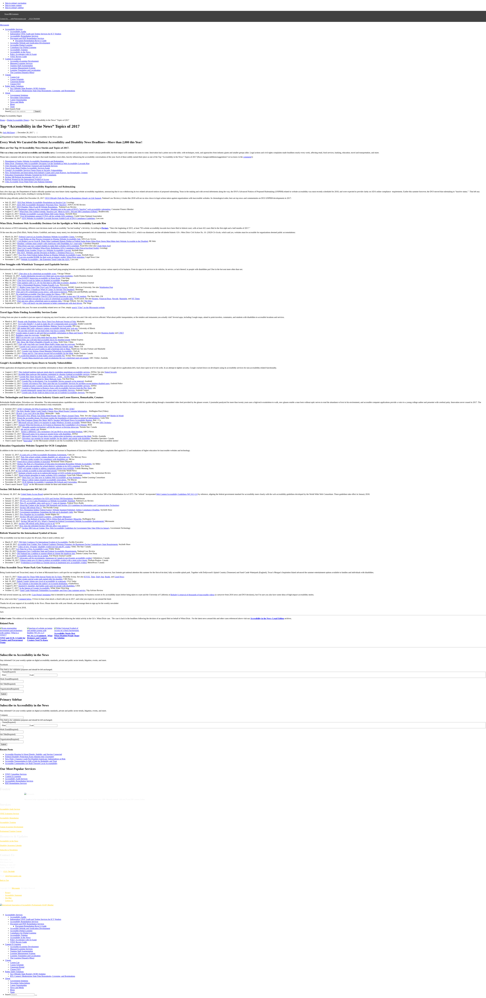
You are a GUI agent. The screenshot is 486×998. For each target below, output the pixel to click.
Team (12, 992)
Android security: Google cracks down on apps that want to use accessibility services (56, 386)
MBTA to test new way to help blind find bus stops (36, 337)
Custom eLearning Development (11, 827)
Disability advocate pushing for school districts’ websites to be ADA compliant (48, 466)
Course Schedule (17, 965)
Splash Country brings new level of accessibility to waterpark (41, 581)
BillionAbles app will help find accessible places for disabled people (43, 340)
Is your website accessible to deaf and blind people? (36, 471)
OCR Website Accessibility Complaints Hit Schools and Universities (49, 482)
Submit (3, 694)
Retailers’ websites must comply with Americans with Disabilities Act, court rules (49, 243)
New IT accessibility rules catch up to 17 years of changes (43, 503)
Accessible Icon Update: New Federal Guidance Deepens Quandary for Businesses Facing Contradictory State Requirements (68, 544)
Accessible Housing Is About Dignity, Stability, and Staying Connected (33, 754)
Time (93, 577)
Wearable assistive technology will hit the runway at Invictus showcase (50, 427)
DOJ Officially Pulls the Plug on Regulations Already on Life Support (73, 198)
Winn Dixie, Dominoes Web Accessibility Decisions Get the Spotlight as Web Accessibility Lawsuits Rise (47, 163)
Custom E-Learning (13, 776)
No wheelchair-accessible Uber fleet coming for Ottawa (38, 294)
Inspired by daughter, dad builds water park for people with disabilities (46, 586)
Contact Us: (5, 19)
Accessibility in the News (9, 841)
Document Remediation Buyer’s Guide (30, 926)
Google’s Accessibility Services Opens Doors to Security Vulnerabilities (33, 170)
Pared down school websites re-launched (33, 462)
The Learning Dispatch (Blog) (22, 958)
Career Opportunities (18, 985)
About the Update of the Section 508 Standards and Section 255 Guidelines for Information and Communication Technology (69, 505)
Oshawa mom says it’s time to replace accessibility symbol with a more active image (53, 560)
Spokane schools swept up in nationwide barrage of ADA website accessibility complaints (54, 473)
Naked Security (111, 372)
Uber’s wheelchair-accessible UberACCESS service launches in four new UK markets (51, 296)
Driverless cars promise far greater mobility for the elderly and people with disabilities (56, 438)
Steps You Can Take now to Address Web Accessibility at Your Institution (51, 477)
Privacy (8, 893)
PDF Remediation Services (16, 783)
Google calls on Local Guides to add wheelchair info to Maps (45, 349)
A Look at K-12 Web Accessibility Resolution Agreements (43, 455)
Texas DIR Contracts (11, 14)
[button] (12, 109)
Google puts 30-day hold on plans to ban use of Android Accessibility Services (53, 392)
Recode (115, 299)
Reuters (95, 299)
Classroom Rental (17, 967)
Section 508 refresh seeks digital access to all (37, 523)
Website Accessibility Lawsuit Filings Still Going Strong (41, 214)
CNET (121, 333)
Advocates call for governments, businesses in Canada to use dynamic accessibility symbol (55, 558)
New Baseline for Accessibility (32, 514)
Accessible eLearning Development (24, 947)
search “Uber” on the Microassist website (88, 307)
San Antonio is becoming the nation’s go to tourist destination (42, 583)
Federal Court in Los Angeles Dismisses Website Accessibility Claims (46, 237)
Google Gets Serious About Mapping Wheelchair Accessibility (47, 351)
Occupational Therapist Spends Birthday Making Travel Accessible (45, 326)
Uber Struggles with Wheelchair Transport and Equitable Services (31, 166)
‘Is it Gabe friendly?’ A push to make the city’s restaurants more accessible (47, 324)
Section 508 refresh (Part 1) (31, 508)
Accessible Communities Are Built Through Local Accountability (31, 763)
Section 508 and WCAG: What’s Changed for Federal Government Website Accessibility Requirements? (63, 521)
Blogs (12, 990)
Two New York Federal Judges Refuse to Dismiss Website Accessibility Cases (49, 255)
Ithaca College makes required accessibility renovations (44, 480)
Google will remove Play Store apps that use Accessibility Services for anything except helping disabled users (65, 383)
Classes (8, 960)
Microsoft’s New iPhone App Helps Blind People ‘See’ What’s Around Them (48, 416)
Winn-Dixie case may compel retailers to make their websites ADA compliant (48, 246)
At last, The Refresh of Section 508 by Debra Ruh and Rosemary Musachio (51, 519)
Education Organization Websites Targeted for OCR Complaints (30, 175)
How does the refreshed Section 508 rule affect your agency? (43, 526)
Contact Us (9, 901)
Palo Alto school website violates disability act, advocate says (45, 457)
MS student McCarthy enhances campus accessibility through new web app (47, 328)
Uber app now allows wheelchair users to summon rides (39, 301)
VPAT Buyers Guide (18, 942)
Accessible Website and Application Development (30, 928)
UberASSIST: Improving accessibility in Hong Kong (39, 278)
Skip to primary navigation (15, 3)
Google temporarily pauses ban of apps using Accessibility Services (48, 390)
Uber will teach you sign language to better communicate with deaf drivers (52, 303)
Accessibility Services (14, 915)
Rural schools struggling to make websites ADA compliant (42, 475)
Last (31, 675)
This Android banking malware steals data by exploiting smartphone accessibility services (54, 372)
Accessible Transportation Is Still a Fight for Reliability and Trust (31, 761)
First (4, 675)
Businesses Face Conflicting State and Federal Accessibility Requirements (46, 551)
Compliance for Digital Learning (23, 933)
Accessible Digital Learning (21, 931)
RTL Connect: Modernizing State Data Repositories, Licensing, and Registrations (42, 976)
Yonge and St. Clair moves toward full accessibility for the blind (47, 353)
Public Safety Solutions (14, 972)
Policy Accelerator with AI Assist (23, 940)
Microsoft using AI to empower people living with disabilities (46, 434)
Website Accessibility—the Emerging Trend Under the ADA (45, 259)
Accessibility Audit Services (16, 779)
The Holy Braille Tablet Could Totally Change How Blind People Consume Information (51, 411)
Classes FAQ (15, 969)
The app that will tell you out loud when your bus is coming (41, 331)
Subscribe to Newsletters (9, 850)
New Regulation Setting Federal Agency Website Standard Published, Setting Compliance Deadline (59, 510)
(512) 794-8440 (34, 19)
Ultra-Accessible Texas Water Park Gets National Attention (28, 182)
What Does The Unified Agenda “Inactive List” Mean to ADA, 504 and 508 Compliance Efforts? (58, 211)
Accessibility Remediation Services (19, 781)
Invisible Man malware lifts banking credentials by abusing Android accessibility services (53, 374)
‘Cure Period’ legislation (41, 595)
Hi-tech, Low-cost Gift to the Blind (30, 413)
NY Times (135, 299)
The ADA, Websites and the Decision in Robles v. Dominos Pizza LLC (45, 253)
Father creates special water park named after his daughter (39, 579)
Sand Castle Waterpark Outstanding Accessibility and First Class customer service (52, 590)
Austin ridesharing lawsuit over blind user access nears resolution (47, 276)
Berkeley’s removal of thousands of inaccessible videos (192, 595)
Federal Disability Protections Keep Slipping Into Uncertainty (29, 757)
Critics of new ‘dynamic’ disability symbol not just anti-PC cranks (44, 547)
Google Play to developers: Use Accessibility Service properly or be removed (53, 381)
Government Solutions (19, 981)
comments (247, 157)
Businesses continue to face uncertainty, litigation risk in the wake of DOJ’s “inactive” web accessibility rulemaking (64, 209)
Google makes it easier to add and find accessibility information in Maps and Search (49, 333)
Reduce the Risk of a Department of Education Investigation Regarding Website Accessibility (54, 464)
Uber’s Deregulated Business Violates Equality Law (38, 285)
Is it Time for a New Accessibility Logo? (32, 549)
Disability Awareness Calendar (11, 845)
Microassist (4, 25)
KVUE (87, 577)
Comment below (24, 599)
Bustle (107, 577)
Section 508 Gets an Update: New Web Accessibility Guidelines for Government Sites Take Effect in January (65, 528)
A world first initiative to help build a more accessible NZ (42, 356)
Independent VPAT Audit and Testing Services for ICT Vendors (35, 919)
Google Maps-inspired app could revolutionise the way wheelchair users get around (55, 358)
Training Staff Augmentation (21, 951)
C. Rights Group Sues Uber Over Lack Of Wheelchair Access (42, 287)
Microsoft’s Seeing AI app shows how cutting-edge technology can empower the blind (56, 436)
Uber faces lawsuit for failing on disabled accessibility (38, 280)
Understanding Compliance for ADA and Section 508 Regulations (46, 498)
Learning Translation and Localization (25, 956)
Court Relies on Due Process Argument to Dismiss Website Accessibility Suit (49, 239)
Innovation (28, 441)
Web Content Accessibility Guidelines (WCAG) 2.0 (177, 494)
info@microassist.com (18, 19)
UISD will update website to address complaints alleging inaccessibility (45, 468)
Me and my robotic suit (30, 429)
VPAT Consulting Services (16, 774)
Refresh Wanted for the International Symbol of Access (27, 179)
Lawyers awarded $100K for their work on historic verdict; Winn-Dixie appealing (51, 257)
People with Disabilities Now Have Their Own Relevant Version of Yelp (47, 321)
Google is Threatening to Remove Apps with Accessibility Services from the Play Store (57, 388)
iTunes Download (99, 416)
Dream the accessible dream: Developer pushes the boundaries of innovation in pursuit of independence (58, 418)
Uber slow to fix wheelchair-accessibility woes (37, 274)
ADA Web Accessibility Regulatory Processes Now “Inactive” (42, 205)
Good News (119, 577)
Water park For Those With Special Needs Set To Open (39, 577)
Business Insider (107, 333)
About (7, 978)
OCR (26, 484)
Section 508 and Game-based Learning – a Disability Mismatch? (45, 517)
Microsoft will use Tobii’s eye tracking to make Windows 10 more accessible (49, 422)
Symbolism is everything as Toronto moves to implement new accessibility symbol (54, 563)
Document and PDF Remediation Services (27, 924)
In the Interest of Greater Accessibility (34, 588)
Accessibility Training (8, 822)
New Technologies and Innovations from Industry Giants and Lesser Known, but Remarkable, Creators (46, 173)
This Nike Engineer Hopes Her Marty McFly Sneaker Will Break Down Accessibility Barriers (54, 420)
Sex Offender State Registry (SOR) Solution (28, 974)
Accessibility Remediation (9, 818)
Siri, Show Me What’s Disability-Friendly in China (37, 342)
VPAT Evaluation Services (9, 814)
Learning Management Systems (22, 953)
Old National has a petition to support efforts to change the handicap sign (46, 553)
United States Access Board (32, 494)
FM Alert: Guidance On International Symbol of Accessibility (43, 542)
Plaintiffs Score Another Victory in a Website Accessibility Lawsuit (44, 250)
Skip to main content (13, 5)
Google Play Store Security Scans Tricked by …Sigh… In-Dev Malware (48, 377)
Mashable (123, 299)
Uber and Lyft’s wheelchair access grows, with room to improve (41, 292)
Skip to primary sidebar (14, 8)
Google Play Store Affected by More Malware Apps (40, 379)
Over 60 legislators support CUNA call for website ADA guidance (46, 216)
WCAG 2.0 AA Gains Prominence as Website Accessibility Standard (47, 501)
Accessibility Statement (13, 895)
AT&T (72, 409)
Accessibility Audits (18, 917)
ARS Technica (105, 422)
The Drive (88, 301)
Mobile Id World (117, 416)
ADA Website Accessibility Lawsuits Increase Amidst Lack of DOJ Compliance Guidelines (58, 218)
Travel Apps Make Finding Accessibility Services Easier (27, 168)
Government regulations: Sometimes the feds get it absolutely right (46, 512)
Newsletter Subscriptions (20, 983)
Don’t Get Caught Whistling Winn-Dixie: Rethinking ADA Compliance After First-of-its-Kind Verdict (58, 248)
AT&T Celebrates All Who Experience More (35, 409)
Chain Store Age (103, 246)
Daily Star (100, 577)
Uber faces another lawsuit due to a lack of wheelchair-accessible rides (45, 299)
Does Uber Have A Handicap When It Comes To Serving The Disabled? (45, 289)
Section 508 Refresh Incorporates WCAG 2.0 (23, 177)
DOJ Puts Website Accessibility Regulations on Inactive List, (41, 202)
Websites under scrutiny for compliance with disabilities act (44, 459)
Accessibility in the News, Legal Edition (267, 618)
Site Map (8, 898)
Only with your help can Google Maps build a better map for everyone (46, 344)
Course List (14, 962)
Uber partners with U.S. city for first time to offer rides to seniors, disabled (46, 283)
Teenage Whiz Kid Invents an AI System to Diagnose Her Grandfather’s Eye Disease (52, 425)
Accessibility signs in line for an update (32, 556)
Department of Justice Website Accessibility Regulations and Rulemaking (34, 161)
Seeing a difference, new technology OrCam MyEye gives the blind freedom (51, 432)
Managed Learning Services (21, 949)
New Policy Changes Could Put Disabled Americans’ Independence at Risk (35, 759)
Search (8, 111)
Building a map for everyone (27, 335)
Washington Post (106, 287)
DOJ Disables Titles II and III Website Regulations (37, 207)
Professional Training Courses (11, 831)
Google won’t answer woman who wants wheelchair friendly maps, (46, 346)
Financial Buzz (105, 299)
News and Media (17, 987)
